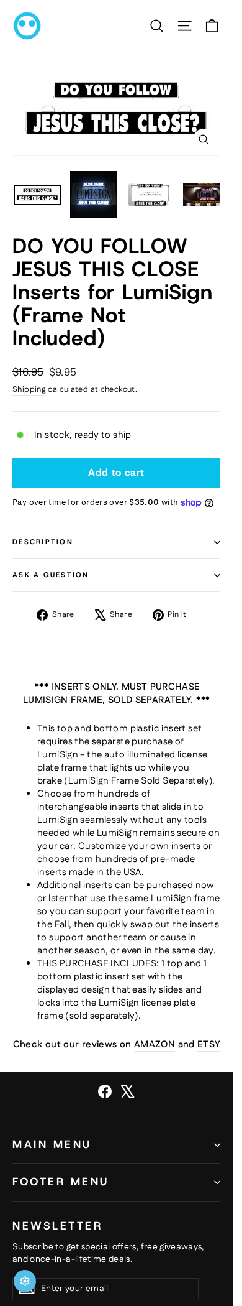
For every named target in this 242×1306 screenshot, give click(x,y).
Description (42, 542)
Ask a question (50, 575)
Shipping (29, 389)
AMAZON (154, 1044)
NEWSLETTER (57, 1225)
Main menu (52, 1144)
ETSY (208, 1044)
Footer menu (60, 1181)
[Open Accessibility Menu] (25, 1281)
